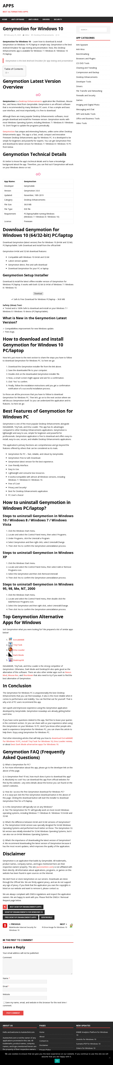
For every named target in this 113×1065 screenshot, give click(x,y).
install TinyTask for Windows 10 (37, 741)
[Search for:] (93, 29)
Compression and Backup (87, 72)
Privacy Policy (45, 1049)
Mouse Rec (13, 675)
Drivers (46, 19)
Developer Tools (83, 81)
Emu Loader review (63, 741)
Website (6, 994)
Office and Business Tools (88, 118)
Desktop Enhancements (44, 35)
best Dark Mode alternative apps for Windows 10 (34, 744)
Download (38, 294)
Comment (7, 957)
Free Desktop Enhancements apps (20, 917)
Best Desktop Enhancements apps (25, 907)
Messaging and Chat (85, 109)
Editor (27, 35)
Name (6, 978)
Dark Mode (18, 655)
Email (5, 986)
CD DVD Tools (82, 63)
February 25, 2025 (13, 35)
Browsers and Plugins (85, 58)
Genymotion (9, 131)
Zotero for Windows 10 (85, 1048)
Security (58, 19)
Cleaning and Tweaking (86, 67)
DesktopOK (18, 660)
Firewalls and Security (85, 95)
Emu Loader (19, 650)
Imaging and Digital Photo (87, 104)
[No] (109, 1057)
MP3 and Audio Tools (85, 114)
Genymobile (46, 917)
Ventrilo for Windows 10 (86, 1039)
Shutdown (28, 675)
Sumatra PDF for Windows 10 (88, 1043)
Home (4, 19)
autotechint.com (45, 867)
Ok (57, 1061)
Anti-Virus (33, 19)
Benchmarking (82, 54)
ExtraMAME (18, 639)
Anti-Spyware (17, 19)
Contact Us (43, 1041)
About (41, 1036)
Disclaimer (43, 1045)
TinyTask (17, 645)
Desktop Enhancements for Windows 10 (24, 912)
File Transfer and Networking (89, 91)
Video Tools (81, 123)
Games (79, 100)
